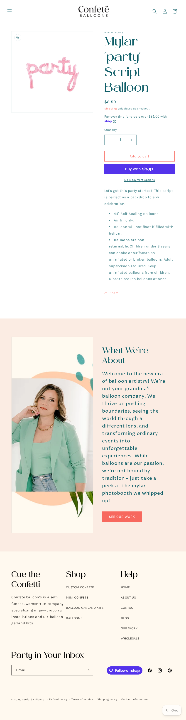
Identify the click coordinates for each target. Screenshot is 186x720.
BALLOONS (74, 618)
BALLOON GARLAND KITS (84, 608)
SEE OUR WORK (122, 517)
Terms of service (82, 699)
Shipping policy (107, 699)
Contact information (134, 699)
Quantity (110, 129)
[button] (10, 11)
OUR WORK (129, 628)
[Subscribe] (88, 670)
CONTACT (128, 608)
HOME (125, 587)
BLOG (125, 618)
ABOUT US (128, 597)
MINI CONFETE (77, 597)
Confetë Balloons (33, 699)
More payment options (139, 179)
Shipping (110, 108)
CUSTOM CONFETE (80, 587)
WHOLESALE (130, 638)
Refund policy (58, 699)
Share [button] (114, 293)
